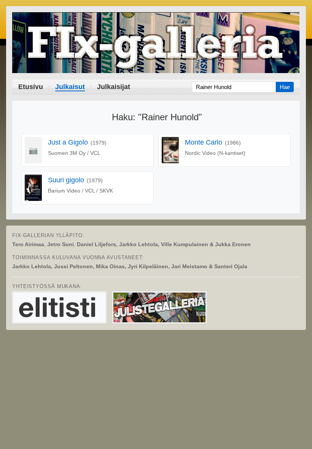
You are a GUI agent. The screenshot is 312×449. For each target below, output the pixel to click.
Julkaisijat (113, 87)
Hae (285, 87)
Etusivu (30, 87)
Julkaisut (70, 87)
